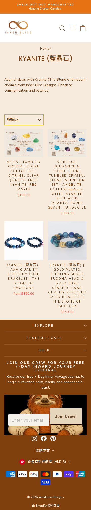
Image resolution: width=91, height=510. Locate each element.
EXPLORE (44, 326)
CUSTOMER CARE (44, 338)
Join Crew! (66, 416)
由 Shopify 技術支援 (45, 506)
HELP (44, 350)
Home (44, 48)
